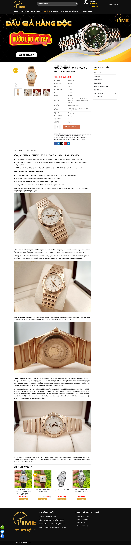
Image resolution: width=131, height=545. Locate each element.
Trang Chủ (16, 11)
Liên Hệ (90, 11)
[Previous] (5, 38)
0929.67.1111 (43, 516)
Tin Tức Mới (83, 11)
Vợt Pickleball (63, 11)
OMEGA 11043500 (79, 135)
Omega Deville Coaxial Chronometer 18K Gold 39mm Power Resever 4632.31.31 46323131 (23, 492)
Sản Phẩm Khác (73, 11)
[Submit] (76, 4)
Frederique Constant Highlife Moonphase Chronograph (81, 490)
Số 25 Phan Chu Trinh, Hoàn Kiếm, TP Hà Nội (51, 520)
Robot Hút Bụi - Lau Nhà (101, 86)
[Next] (126, 38)
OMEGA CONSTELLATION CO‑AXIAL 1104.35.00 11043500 (72, 139)
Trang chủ (57, 66)
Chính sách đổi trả (82, 523)
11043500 (63, 135)
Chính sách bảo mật (82, 526)
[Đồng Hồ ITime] (23, 4)
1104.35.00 (58, 135)
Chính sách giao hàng (83, 516)
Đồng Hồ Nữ (39, 11)
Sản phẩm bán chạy (99, 90)
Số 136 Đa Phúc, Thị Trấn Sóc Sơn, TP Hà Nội (52, 524)
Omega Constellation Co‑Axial (67, 137)
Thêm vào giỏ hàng (71, 127)
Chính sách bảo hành (82, 519)
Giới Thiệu (23, 11)
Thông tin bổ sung (31, 150)
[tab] (18, 150)
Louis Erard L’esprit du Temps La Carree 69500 (42, 490)
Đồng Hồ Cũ (47, 11)
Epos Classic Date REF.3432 (62, 490)
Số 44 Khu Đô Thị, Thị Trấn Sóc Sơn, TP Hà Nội (52, 527)
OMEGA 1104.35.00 (70, 135)
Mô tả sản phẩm (18, 150)
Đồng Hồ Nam (31, 11)
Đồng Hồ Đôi (54, 11)
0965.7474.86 (52, 516)
